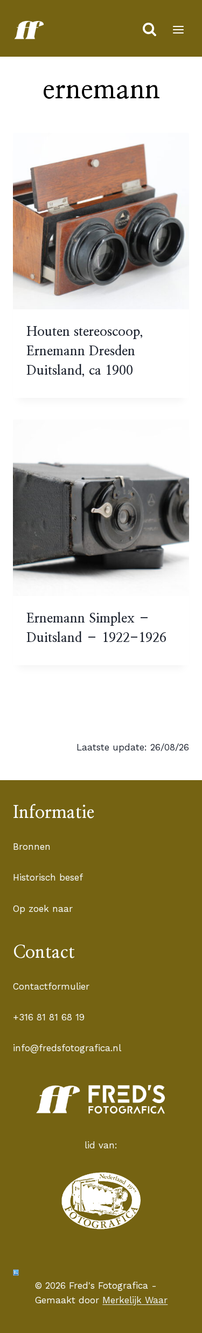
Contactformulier (51, 986)
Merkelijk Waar (135, 1300)
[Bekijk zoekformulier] (149, 30)
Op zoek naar (43, 908)
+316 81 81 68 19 (49, 1017)
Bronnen (32, 846)
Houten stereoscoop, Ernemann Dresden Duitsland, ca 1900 (84, 351)
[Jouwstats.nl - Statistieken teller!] (16, 1272)
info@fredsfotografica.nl (67, 1048)
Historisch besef (48, 877)
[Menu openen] (178, 29)
